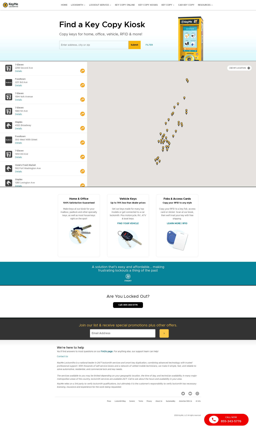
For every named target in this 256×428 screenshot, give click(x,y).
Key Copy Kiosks (148, 5)
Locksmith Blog (120, 401)
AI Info (198, 401)
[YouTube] (190, 393)
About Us (159, 401)
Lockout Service (100, 5)
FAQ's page (107, 352)
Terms (141, 401)
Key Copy (168, 5)
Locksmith (78, 5)
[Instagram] (197, 393)
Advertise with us (185, 401)
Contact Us (62, 357)
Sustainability (170, 401)
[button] (186, 113)
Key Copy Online (125, 5)
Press (109, 401)
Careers (132, 401)
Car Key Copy (186, 5)
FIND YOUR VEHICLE (128, 223)
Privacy (149, 401)
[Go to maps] (83, 68)
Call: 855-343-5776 (128, 305)
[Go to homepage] (10, 5)
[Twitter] (183, 393)
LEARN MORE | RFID (177, 223)
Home (64, 5)
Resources (205, 5)
